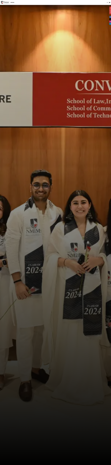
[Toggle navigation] (109, 2)
